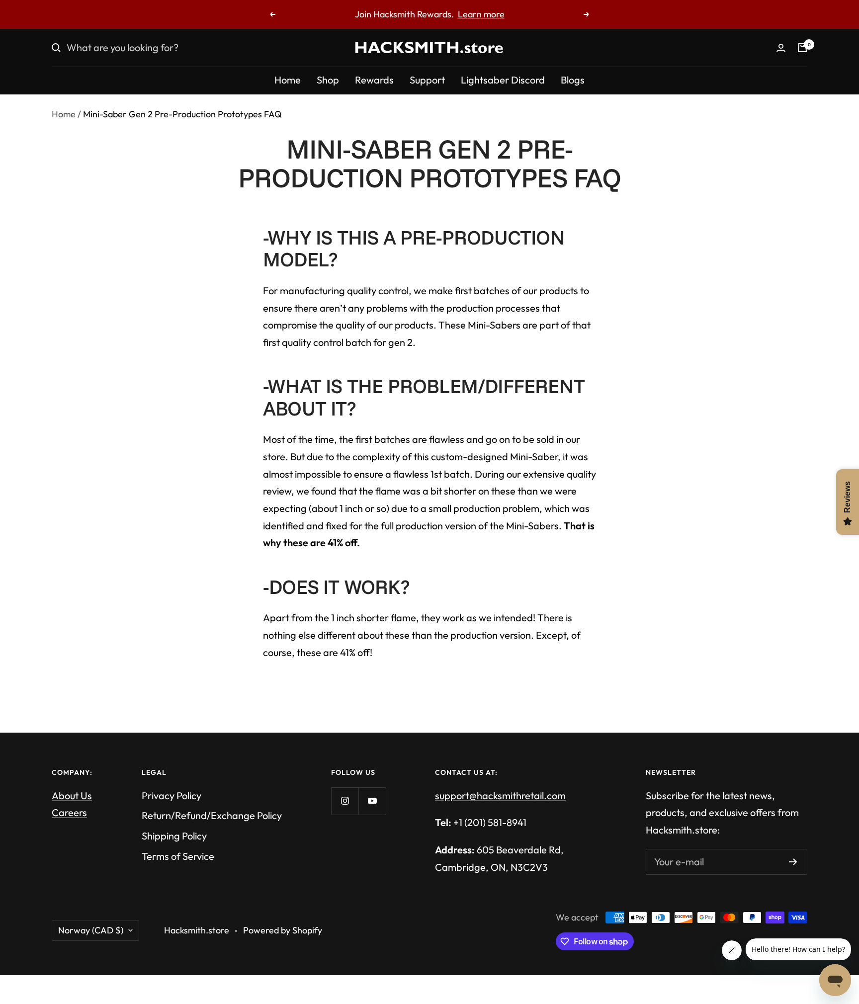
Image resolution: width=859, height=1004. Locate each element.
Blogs (573, 80)
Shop (328, 80)
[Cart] (802, 47)
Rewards (374, 80)
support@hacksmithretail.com (500, 795)
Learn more (481, 14)
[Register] (793, 861)
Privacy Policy (171, 795)
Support (427, 80)
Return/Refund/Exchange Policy (212, 815)
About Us (72, 795)
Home (287, 80)
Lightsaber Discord (503, 80)
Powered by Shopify (282, 930)
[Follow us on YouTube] (372, 801)
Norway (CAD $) (90, 930)
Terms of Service (178, 856)
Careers (69, 812)
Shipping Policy (174, 836)
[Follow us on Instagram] (344, 801)
